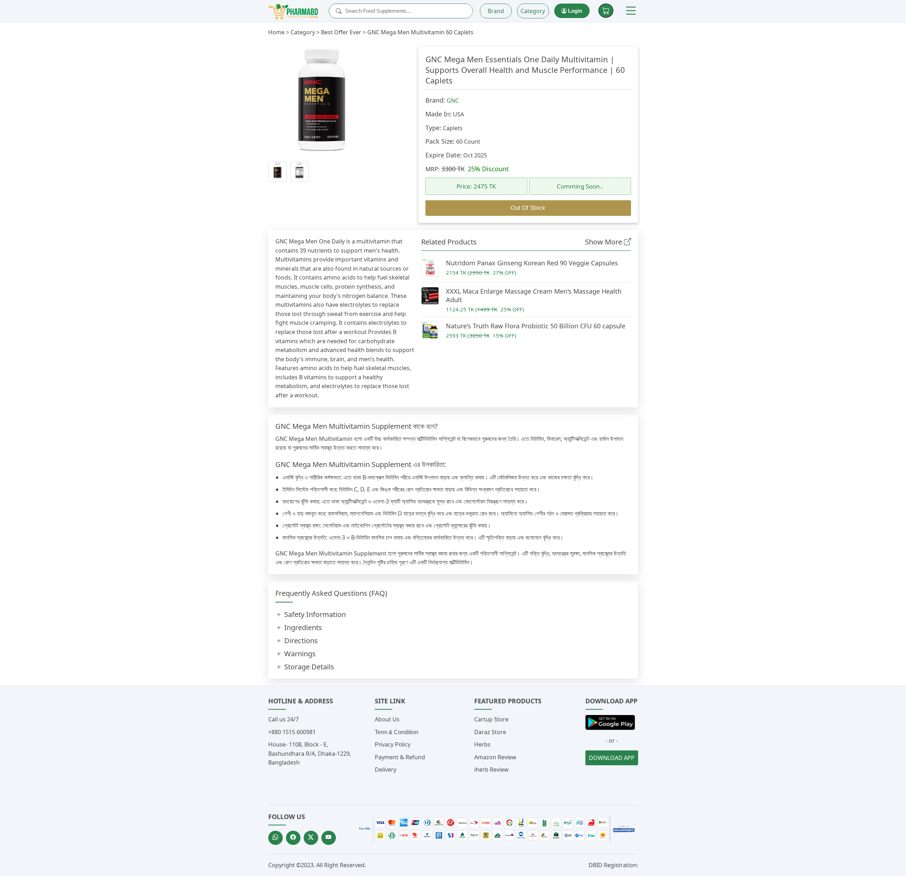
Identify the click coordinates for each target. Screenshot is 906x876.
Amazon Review (495, 757)
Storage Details (308, 667)
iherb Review (491, 769)
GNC (453, 100)
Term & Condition (396, 732)
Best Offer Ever (341, 32)
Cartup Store (491, 719)
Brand (496, 11)
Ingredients (302, 627)
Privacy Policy (393, 745)
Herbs (482, 744)
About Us (387, 719)
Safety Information (314, 614)
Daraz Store (490, 732)
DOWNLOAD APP (612, 758)
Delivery (385, 769)
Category (533, 11)
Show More (604, 242)
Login (574, 11)
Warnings (299, 653)
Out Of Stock (528, 207)
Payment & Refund (400, 757)
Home (276, 32)
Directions (300, 640)
